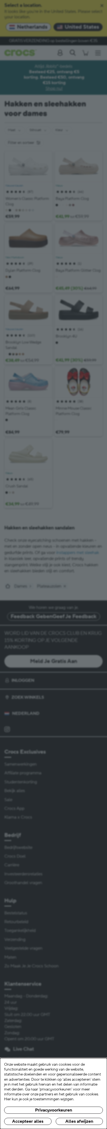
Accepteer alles (27, 1121)
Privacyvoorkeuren (53, 1110)
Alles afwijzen (79, 1121)
